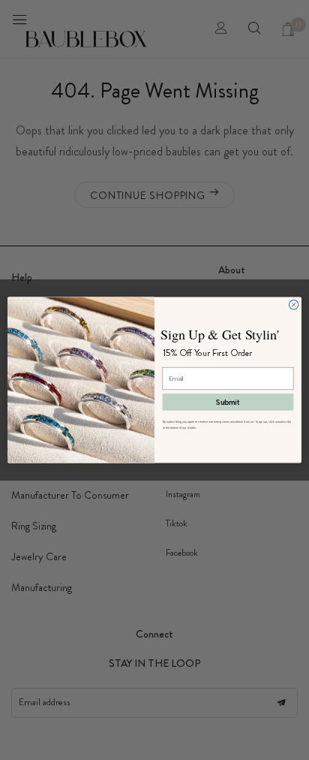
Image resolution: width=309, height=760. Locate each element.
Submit (227, 401)
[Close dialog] (293, 304)
